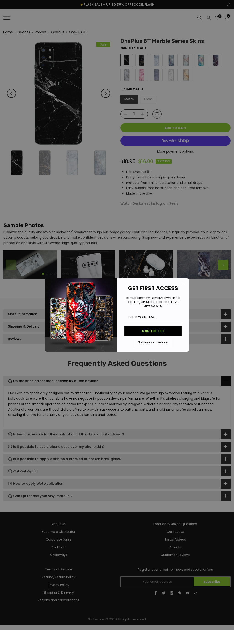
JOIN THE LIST (153, 331)
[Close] (183, 283)
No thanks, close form (153, 342)
